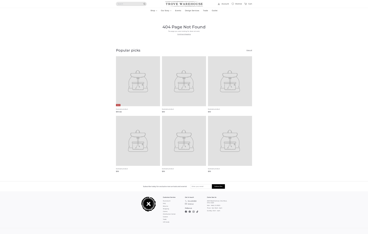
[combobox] (131, 4)
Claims (165, 211)
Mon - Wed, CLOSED (213, 205)
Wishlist (238, 4)
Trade (205, 11)
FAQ (164, 203)
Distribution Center (169, 214)
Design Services (192, 11)
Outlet (214, 11)
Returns (165, 206)
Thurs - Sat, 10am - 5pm (214, 208)
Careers (165, 216)
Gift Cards (166, 222)
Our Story (165, 11)
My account (166, 201)
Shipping (166, 208)
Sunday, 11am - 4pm (213, 210)
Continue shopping (184, 34)
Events (178, 11)
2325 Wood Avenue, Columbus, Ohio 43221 (217, 202)
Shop (153, 11)
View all (249, 50)
